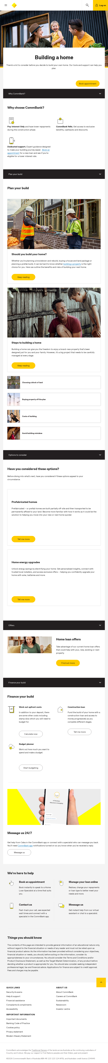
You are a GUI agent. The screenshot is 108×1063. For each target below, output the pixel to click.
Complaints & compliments (18, 1004)
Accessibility (12, 1009)
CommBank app (25, 845)
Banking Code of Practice (18, 1023)
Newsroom (61, 1004)
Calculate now (30, 734)
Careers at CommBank (66, 996)
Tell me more (24, 539)
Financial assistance (15, 1000)
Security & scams (14, 992)
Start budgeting (30, 767)
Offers (11, 625)
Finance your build (17, 682)
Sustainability (62, 1000)
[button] (3, 5)
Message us (19, 852)
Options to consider (17, 455)
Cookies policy (13, 1027)
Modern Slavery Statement (18, 1036)
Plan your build (15, 174)
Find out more (68, 663)
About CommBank (64, 992)
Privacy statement (14, 1031)
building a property (72, 264)
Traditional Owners (39, 1050)
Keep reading (24, 277)
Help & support (13, 996)
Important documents (16, 1019)
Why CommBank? (16, 93)
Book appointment (87, 83)
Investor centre (63, 1009)
